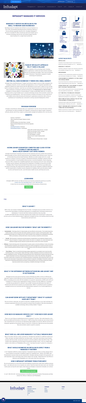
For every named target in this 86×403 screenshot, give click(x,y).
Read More (79, 64)
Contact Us (78, 6)
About (45, 388)
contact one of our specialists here (23, 182)
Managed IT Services (64, 66)
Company (70, 6)
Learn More (28, 187)
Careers (46, 390)
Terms (63, 388)
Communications (50, 6)
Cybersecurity (41, 6)
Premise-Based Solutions (16, 128)
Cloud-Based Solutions (15, 126)
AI (64, 6)
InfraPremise (62, 72)
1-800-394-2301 (39, 182)
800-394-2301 (76, 400)
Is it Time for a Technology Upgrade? (69, 93)
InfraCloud (62, 60)
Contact (46, 391)
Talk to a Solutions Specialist (29, 371)
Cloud (59, 6)
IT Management (30, 6)
